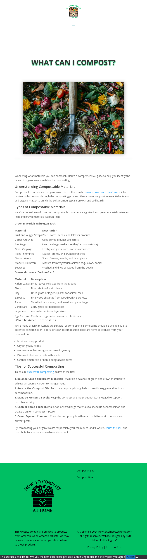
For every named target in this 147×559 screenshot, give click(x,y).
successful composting (40, 372)
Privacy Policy (95, 547)
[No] (137, 557)
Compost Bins (85, 477)
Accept (130, 556)
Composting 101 (86, 470)
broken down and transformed (102, 192)
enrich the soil (113, 428)
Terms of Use (114, 547)
